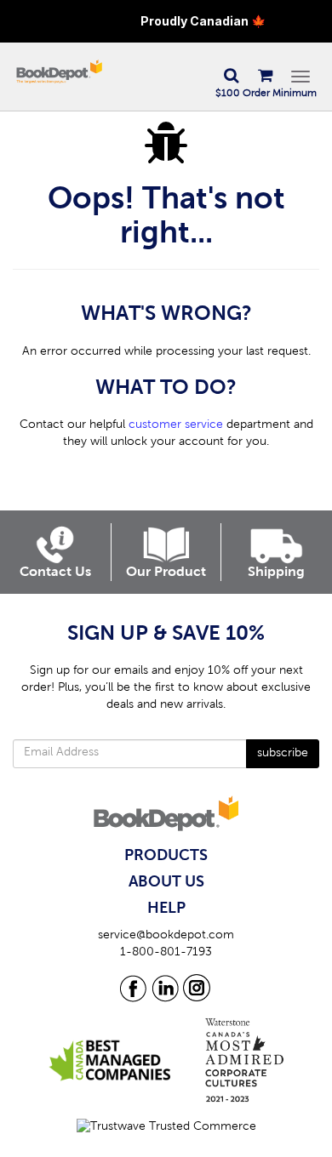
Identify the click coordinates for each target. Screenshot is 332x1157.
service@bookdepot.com (166, 936)
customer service (176, 425)
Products (166, 855)
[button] (231, 77)
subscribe (282, 754)
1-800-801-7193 (166, 953)
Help (166, 908)
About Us (166, 882)
